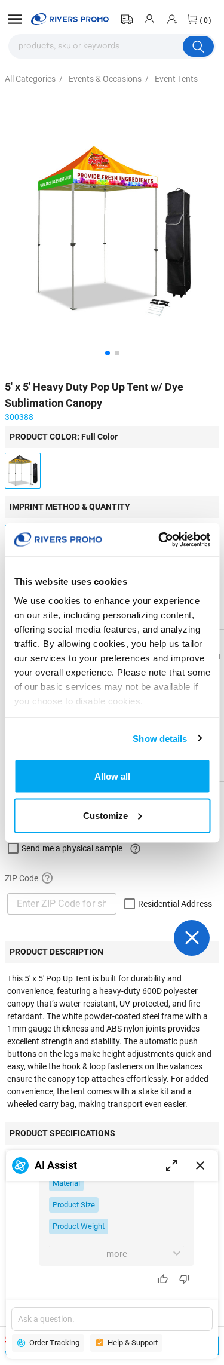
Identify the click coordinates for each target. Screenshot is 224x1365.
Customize (105, 815)
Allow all (112, 776)
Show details (160, 738)
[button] (15, 19)
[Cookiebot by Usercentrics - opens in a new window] (159, 539)
